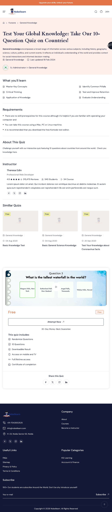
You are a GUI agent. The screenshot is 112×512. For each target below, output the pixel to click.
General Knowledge (38, 67)
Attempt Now (54, 321)
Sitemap (6, 462)
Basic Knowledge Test (14, 245)
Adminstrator (19, 67)
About (64, 419)
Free (7, 214)
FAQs (5, 458)
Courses (65, 423)
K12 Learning (66, 458)
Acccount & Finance (70, 462)
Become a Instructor (70, 428)
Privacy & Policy (10, 466)
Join (107, 11)
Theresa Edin (14, 170)
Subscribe (101, 494)
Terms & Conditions (11, 471)
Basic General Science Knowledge (59, 245)
